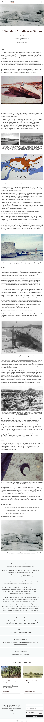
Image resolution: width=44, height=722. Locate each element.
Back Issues (33, 1)
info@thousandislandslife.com (13, 623)
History (29, 632)
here (23, 516)
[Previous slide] (1, 677)
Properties (4, 706)
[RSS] (12, 710)
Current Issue (19, 1)
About (10, 708)
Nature (25, 632)
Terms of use (18, 713)
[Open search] (39, 2)
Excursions (17, 706)
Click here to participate (32, 642)
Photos (12, 706)
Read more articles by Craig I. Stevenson (20, 654)
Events (26, 1)
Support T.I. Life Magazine (20, 644)
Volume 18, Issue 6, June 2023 (17, 632)
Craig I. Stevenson (23, 39)
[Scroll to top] (27, 720)
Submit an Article (17, 708)
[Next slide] (43, 677)
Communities (4, 708)
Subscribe (34, 716)
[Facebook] (17, 720)
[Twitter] (22, 720)
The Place (17, 705)
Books (8, 706)
